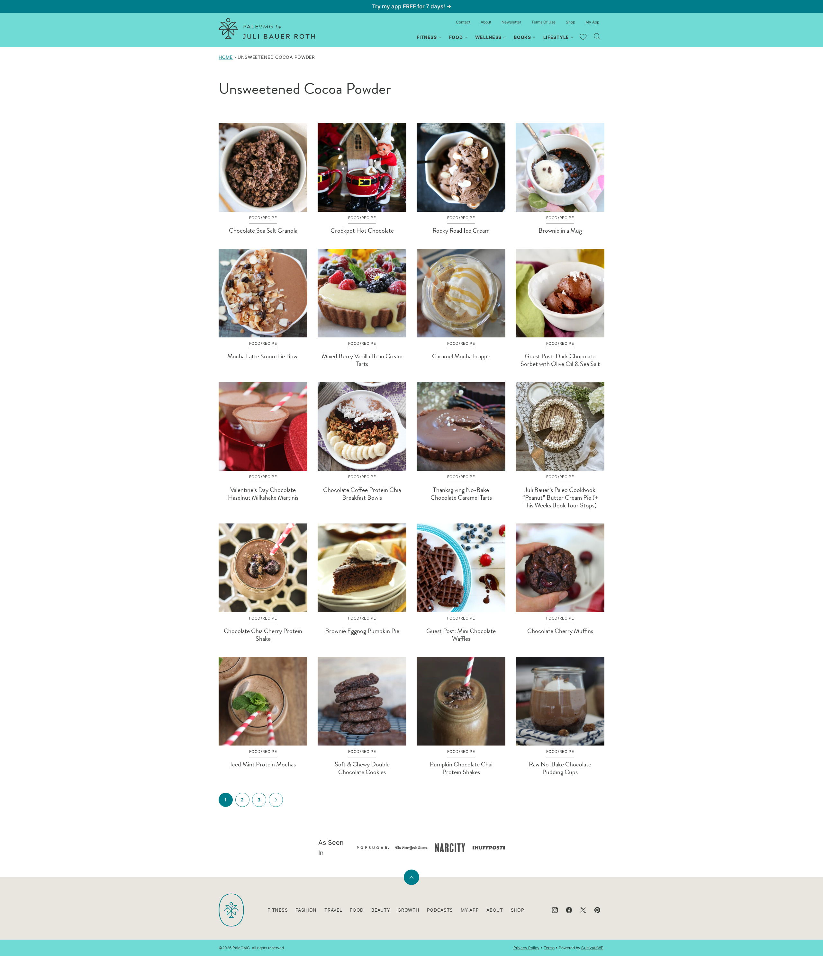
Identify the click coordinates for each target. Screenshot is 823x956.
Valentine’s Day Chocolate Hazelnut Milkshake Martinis (263, 493)
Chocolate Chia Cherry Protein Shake (263, 634)
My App (592, 22)
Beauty (380, 910)
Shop (570, 22)
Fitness (427, 37)
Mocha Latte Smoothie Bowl (263, 356)
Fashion (306, 910)
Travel (333, 910)
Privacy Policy (526, 947)
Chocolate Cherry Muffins (560, 631)
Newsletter (511, 22)
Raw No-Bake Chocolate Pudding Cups (560, 768)
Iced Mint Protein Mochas (263, 764)
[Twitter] (583, 910)
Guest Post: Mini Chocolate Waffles (461, 634)
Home (226, 57)
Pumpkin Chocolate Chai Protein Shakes (461, 768)
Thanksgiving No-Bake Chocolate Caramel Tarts (461, 493)
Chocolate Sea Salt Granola (263, 230)
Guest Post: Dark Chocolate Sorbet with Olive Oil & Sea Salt (560, 360)
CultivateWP (592, 947)
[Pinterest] (597, 910)
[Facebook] (569, 910)
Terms (549, 947)
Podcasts (440, 910)
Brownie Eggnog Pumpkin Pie (362, 631)
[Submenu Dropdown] (440, 38)
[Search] (597, 37)
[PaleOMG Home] (267, 28)
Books (522, 37)
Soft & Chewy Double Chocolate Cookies (362, 768)
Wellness (488, 37)
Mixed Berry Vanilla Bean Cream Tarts (362, 360)
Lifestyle (556, 37)
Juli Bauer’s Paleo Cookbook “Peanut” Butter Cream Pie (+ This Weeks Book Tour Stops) (560, 497)
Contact (463, 22)
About (486, 22)
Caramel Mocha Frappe (461, 356)
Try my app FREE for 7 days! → (411, 6)
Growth (408, 910)
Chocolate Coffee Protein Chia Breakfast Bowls (362, 493)
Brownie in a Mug (560, 230)
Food (456, 37)
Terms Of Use (543, 22)
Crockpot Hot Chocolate (362, 230)
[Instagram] (555, 910)
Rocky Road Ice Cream (461, 230)
